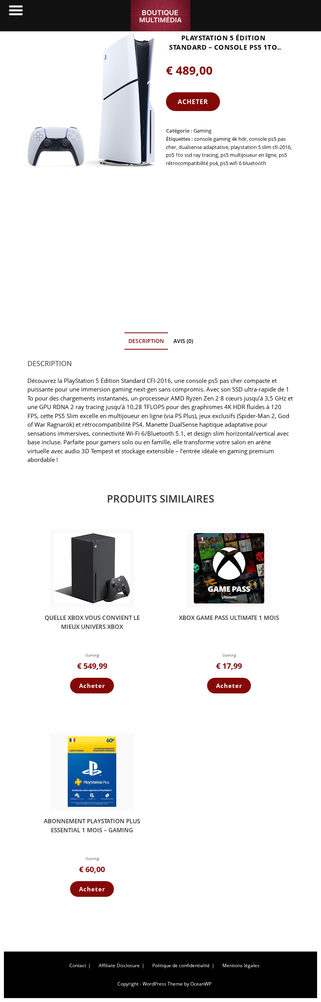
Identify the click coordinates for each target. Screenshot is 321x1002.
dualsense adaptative (203, 147)
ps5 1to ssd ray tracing (192, 154)
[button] (145, 43)
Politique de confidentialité (181, 965)
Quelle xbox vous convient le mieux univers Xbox (92, 622)
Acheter (193, 101)
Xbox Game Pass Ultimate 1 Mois (229, 617)
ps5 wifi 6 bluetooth (243, 163)
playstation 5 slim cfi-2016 (260, 147)
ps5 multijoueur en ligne (248, 154)
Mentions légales (241, 965)
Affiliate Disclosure (119, 965)
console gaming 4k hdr (220, 138)
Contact (77, 965)
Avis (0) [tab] (183, 341)
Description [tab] (146, 341)
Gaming (202, 130)
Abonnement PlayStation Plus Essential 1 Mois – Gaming (92, 825)
